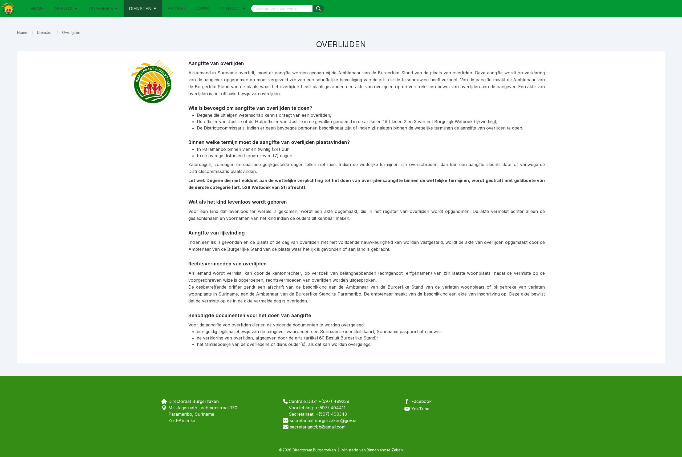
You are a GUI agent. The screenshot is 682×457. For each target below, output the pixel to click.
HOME (37, 8)
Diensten (44, 32)
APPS (203, 8)
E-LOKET (177, 8)
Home (22, 32)
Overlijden (71, 32)
